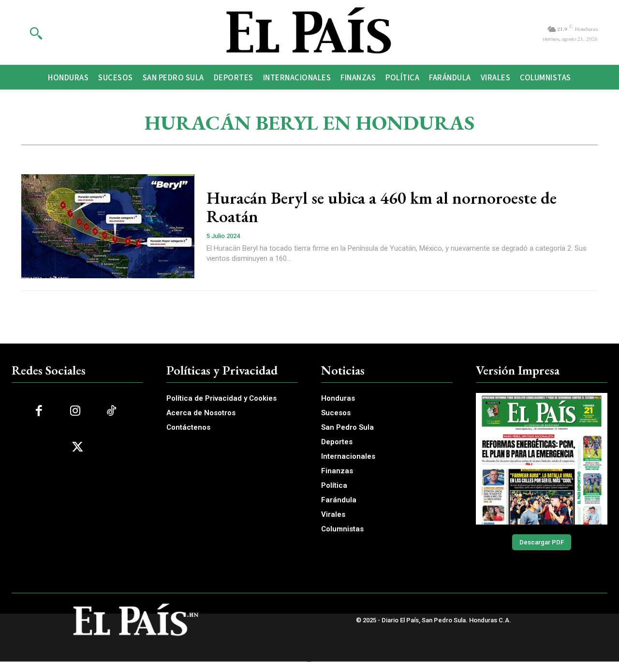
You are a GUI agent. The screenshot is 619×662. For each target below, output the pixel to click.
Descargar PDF (541, 542)
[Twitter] (77, 447)
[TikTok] (111, 411)
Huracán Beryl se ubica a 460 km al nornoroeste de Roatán (381, 207)
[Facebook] (39, 411)
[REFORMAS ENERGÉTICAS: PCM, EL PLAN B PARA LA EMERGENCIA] (541, 459)
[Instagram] (75, 411)
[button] (35, 32)
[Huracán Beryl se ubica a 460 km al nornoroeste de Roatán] (107, 226)
